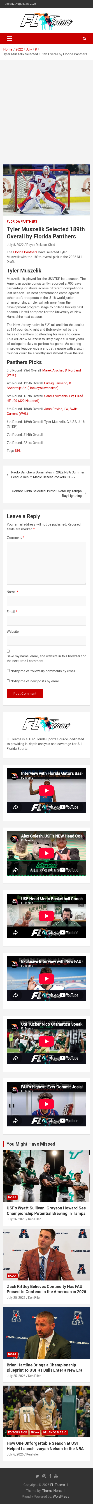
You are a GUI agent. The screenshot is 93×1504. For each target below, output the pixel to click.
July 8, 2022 (15, 245)
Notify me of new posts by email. (35, 681)
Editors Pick (17, 1432)
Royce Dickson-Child (40, 245)
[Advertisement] (46, 108)
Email (12, 612)
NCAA (12, 1197)
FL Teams (57, 1485)
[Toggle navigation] (9, 38)
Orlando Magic (54, 1432)
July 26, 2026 (16, 1219)
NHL (18, 450)
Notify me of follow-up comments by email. (43, 671)
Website (13, 632)
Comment (15, 537)
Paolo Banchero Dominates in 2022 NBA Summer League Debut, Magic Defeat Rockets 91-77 (47, 474)
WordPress (61, 1497)
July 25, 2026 (16, 1297)
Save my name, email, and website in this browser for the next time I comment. (46, 658)
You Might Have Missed (31, 1144)
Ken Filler (34, 1219)
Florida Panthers (22, 221)
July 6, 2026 (15, 1454)
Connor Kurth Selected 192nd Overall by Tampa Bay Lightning (47, 493)
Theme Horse (52, 1491)
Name (12, 592)
